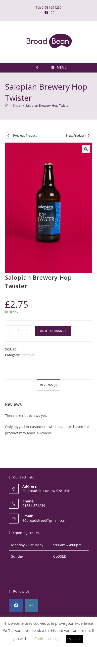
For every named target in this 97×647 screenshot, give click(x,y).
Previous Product (25, 135)
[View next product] (88, 135)
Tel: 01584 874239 (48, 7)
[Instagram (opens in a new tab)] (51, 12)
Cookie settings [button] (46, 638)
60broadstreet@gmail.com (44, 520)
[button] (86, 149)
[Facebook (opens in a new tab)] (46, 12)
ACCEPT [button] (74, 639)
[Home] (6, 105)
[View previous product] (8, 135)
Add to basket (53, 331)
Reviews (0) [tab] (48, 385)
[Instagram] (31, 605)
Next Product (75, 135)
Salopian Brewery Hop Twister (47, 105)
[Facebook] (16, 605)
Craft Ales (28, 355)
